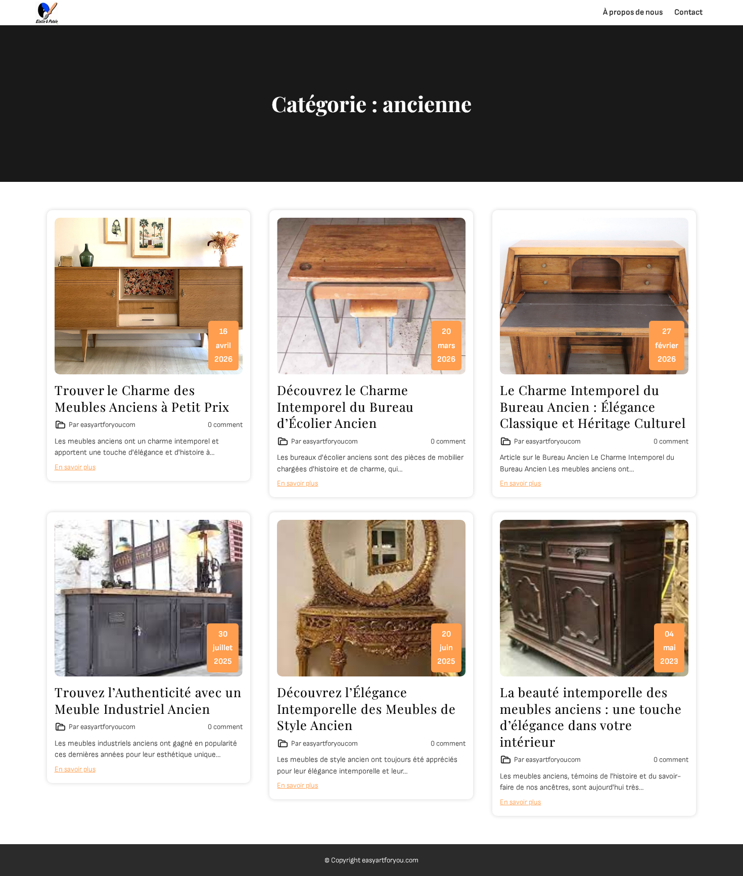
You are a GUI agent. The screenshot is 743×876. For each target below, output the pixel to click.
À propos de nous (633, 12)
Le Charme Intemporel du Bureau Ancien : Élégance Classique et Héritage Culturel (593, 406)
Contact (688, 12)
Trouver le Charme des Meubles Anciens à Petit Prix (142, 398)
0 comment (225, 424)
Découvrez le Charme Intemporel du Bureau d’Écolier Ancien (345, 406)
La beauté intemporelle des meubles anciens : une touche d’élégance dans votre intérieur (591, 717)
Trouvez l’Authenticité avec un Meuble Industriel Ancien (148, 700)
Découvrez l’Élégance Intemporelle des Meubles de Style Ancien (366, 708)
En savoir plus (75, 467)
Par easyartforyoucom (102, 424)
